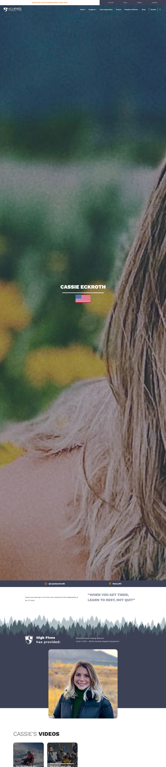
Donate (153, 9)
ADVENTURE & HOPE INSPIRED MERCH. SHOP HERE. (50, 2)
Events (118, 9)
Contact (154, 2)
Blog (125, 2)
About (82, 9)
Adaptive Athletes (131, 9)
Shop (144, 9)
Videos (139, 2)
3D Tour (110, 2)
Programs (92, 9)
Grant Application (106, 9)
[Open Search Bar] (160, 9)
